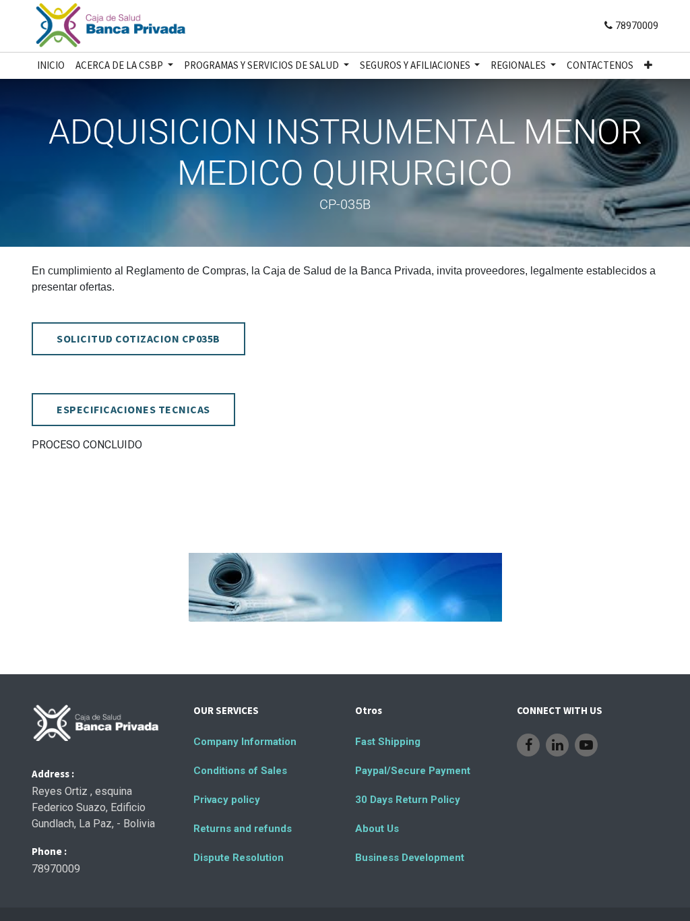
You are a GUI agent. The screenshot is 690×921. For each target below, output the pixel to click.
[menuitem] (51, 66)
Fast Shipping (387, 742)
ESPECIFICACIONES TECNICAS (133, 409)
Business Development (409, 858)
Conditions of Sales (240, 771)
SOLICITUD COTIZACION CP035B (138, 338)
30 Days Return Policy (407, 800)
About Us (377, 829)
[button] (648, 66)
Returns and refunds (242, 829)
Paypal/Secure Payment (412, 771)
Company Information (244, 742)
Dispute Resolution (238, 858)
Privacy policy (226, 800)
